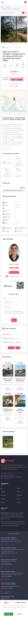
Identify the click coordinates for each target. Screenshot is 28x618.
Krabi (12, 47)
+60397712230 (5, 589)
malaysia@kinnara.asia (8, 591)
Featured (3, 498)
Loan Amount (6, 342)
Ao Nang (19, 47)
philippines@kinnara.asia (8, 568)
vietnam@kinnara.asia (8, 579)
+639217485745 (6, 566)
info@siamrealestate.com (15, 276)
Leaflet (17, 110)
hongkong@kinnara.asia (8, 478)
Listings (8, 7)
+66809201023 (5, 543)
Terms (18, 498)
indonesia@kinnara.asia (8, 556)
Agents (18, 488)
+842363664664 (6, 578)
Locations (3, 495)
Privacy (18, 502)
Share (13, 79)
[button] (14, 98)
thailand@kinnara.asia (8, 544)
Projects (3, 502)
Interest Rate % (7, 334)
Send (14, 320)
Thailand (6, 47)
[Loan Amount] (11, 342)
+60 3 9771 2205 (15, 593)
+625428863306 (6, 554)
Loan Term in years (8, 338)
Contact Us (19, 495)
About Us (19, 491)
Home (2, 7)
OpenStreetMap (23, 110)
